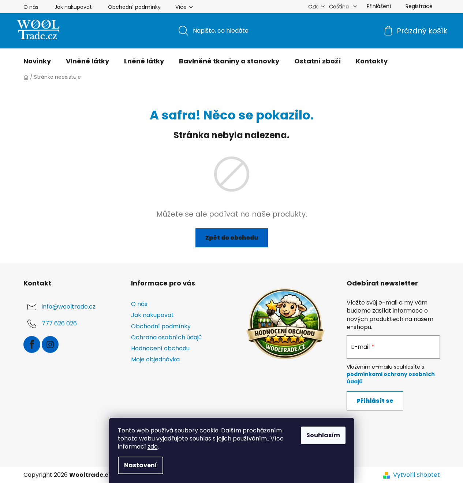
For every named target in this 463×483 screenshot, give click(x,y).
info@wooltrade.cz (69, 307)
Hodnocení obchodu (160, 348)
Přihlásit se (374, 401)
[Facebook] (31, 344)
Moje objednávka (155, 359)
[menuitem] (37, 61)
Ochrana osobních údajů (166, 337)
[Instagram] (50, 344)
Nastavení (140, 465)
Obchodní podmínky (134, 7)
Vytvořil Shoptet (416, 475)
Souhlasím (323, 435)
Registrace (419, 6)
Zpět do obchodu (231, 237)
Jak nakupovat (73, 7)
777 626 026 (59, 324)
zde (153, 446)
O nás (30, 7)
